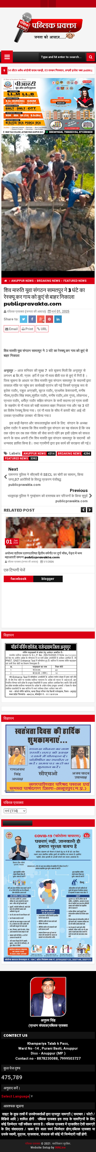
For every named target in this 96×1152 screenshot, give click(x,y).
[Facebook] (52, 3)
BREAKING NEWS (74, 453)
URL (43, 329)
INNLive (60, 1147)
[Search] (90, 57)
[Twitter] (44, 3)
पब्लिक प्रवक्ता (33, 1143)
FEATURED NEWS (21, 458)
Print (29, 329)
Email (13, 329)
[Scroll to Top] (89, 1145)
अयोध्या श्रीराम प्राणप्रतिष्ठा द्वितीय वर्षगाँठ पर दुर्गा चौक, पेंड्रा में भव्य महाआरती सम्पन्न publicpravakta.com (43, 555)
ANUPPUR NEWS (39, 453)
